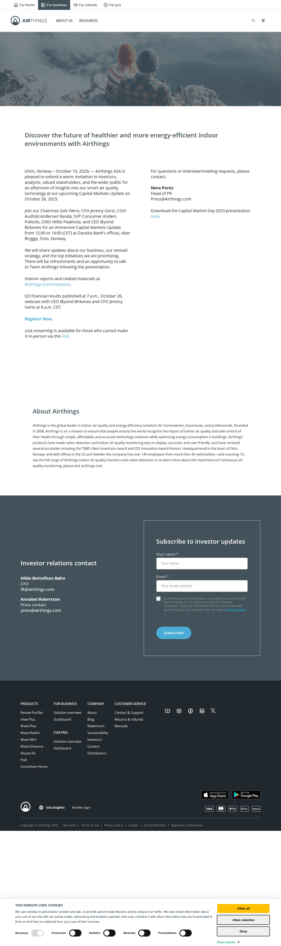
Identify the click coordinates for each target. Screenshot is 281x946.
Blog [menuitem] (90, 719)
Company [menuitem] (95, 703)
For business (57, 5)
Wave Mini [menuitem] (28, 739)
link (65, 336)
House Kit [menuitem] (28, 753)
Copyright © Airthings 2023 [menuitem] (39, 825)
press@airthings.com (41, 610)
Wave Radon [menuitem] (30, 733)
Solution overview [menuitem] (67, 712)
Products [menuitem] (29, 703)
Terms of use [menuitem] (90, 825)
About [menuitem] (92, 712)
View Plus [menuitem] (28, 719)
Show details (226, 942)
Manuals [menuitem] (121, 726)
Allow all (243, 908)
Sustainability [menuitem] (97, 733)
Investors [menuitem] (94, 739)
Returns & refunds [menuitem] (129, 719)
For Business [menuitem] (65, 703)
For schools (88, 5)
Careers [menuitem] (93, 746)
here (155, 216)
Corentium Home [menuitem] (34, 766)
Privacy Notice (235, 610)
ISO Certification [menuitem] (155, 825)
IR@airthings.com (38, 589)
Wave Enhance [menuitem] (32, 746)
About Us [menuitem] (64, 20)
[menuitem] (170, 712)
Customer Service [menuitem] (130, 703)
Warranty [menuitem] (69, 825)
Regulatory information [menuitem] (187, 825)
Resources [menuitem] (88, 20)
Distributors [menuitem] (96, 753)
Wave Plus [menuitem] (28, 726)
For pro (115, 5)
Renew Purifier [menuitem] (32, 712)
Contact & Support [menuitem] (129, 712)
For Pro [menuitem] (61, 732)
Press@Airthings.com (171, 199)
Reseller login (81, 807)
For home (27, 5)
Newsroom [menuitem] (96, 726)
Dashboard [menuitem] (62, 719)
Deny (243, 931)
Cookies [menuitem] (133, 825)
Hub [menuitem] (24, 760)
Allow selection (243, 920)
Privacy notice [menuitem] (113, 825)
